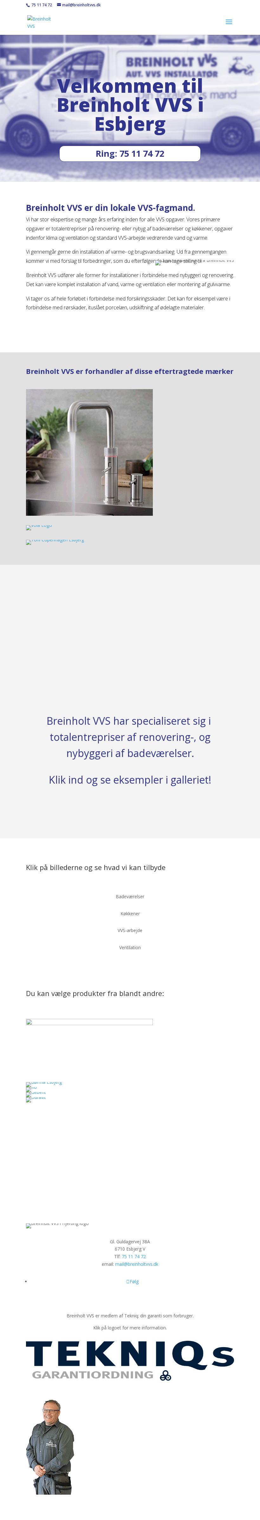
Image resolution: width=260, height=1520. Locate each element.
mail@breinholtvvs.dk (136, 1264)
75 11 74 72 (41, 5)
